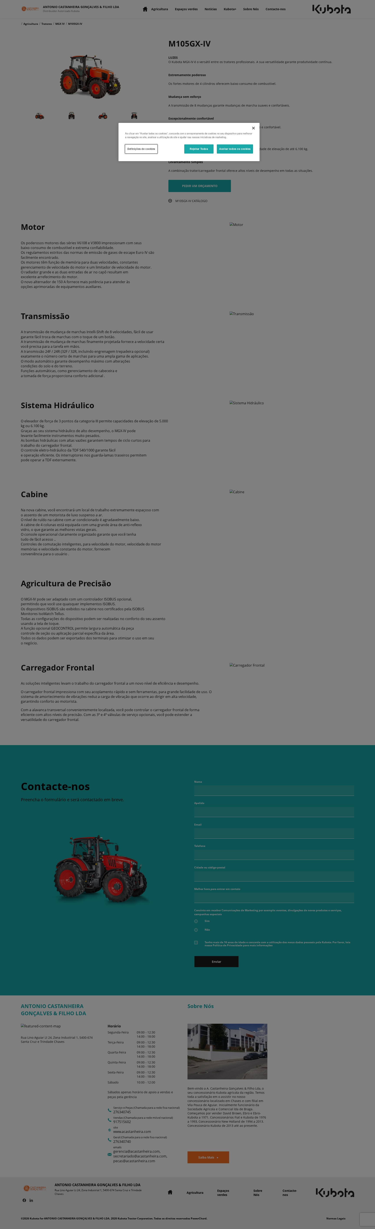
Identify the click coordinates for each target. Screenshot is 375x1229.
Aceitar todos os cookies (235, 148)
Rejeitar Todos (199, 148)
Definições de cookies (141, 148)
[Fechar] (253, 128)
